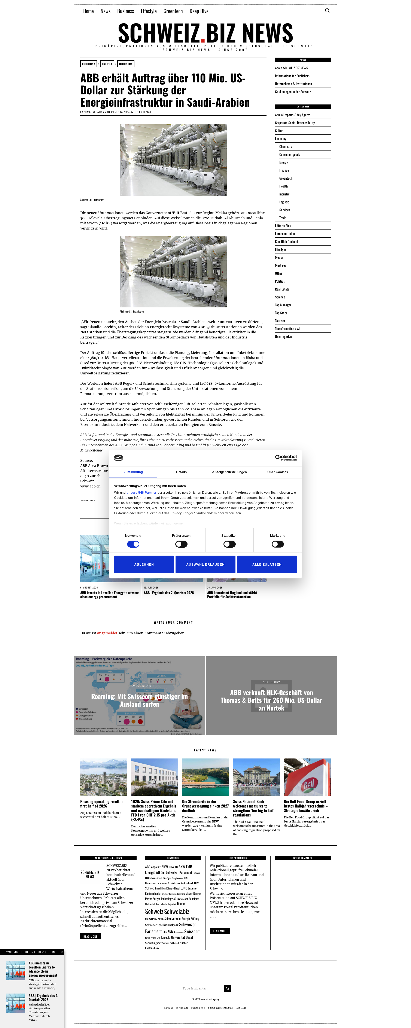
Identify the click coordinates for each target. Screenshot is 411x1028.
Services (284, 209)
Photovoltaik (150, 904)
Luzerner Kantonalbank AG (173, 893)
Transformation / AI (287, 328)
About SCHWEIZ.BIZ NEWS (291, 67)
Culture (279, 130)
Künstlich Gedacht (286, 241)
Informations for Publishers (292, 75)
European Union (285, 233)
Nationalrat (182, 899)
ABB (147, 866)
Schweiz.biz (176, 911)
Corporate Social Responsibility (295, 122)
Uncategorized (284, 336)
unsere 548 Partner (142, 492)
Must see (280, 265)
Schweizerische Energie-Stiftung (181, 918)
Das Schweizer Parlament (176, 872)
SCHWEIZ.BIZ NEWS (154, 919)
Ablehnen (144, 564)
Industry (126, 64)
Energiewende (177, 878)
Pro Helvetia (161, 904)
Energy (107, 64)
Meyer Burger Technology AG (161, 898)
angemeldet (107, 633)
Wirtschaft (174, 943)
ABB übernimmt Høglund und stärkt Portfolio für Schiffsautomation (232, 594)
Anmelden (242, 1007)
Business (125, 11)
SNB (170, 931)
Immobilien (160, 888)
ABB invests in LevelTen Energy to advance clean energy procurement (109, 594)
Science (280, 296)
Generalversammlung (156, 883)
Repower (172, 904)
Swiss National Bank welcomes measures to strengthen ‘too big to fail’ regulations (253, 808)
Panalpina (194, 898)
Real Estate (282, 289)
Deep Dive (199, 11)
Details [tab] (181, 472)
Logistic (284, 201)
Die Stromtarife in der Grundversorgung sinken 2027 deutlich (205, 806)
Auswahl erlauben (205, 564)
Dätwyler (196, 873)
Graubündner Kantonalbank (180, 883)
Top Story (281, 312)
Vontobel (165, 943)
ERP (186, 878)
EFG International (153, 878)
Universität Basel (182, 937)
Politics (280, 281)
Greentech (173, 11)
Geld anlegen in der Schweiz (293, 91)
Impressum (182, 1007)
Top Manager (283, 304)
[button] (227, 988)
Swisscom (192, 931)
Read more (90, 936)
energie (167, 878)
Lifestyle (149, 11)
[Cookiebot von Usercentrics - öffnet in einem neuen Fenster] (278, 458)
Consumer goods (289, 154)
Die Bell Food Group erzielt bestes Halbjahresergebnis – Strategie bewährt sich (306, 806)
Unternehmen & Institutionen (293, 83)
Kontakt (168, 1007)
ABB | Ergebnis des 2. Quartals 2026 (169, 592)
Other (278, 273)
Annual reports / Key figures (292, 114)
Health (283, 186)
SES (165, 932)
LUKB (183, 888)
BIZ (159, 867)
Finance (284, 170)
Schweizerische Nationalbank (161, 924)
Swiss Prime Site (152, 937)
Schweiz (154, 911)
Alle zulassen (267, 564)
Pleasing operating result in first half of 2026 (102, 804)
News (105, 11)
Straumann (178, 932)
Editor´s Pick (283, 225)
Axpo (154, 866)
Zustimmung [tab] (133, 472)
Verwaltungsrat (153, 943)
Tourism (280, 320)
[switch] (181, 544)
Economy (88, 64)
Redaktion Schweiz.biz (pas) (100, 111)
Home (88, 11)
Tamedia (165, 937)
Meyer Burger (193, 893)
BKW (164, 866)
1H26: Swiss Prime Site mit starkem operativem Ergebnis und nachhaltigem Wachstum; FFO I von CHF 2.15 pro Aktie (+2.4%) (153, 810)
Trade (282, 217)
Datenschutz (198, 1007)
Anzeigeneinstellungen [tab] (229, 472)
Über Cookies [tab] (277, 472)
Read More (220, 931)
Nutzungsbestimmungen (220, 1007)
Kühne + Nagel (173, 888)
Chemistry (285, 146)
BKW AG (173, 867)
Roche (181, 903)
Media (279, 257)
